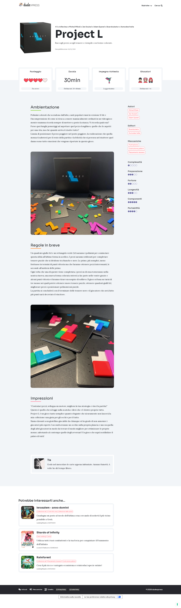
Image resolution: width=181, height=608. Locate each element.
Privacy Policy (62, 589)
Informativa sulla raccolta (70, 597)
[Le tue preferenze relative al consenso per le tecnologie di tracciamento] (177, 604)
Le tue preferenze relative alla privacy (99, 597)
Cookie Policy (75, 589)
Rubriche (145, 5)
